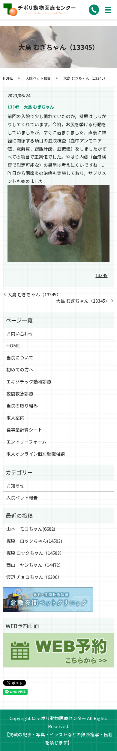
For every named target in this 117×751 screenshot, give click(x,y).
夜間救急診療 (19, 393)
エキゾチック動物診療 (28, 381)
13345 (101, 275)
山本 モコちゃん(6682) (30, 529)
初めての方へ (19, 369)
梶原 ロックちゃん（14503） (35, 553)
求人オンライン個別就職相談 (35, 453)
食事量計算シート (24, 429)
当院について (19, 357)
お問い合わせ (19, 333)
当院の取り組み (22, 405)
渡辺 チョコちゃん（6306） (34, 577)
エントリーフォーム (26, 441)
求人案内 (15, 417)
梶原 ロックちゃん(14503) (34, 541)
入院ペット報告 (38, 78)
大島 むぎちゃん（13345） (34, 294)
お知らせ (15, 485)
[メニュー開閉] (108, 10)
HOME (8, 78)
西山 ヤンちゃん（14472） (34, 565)
